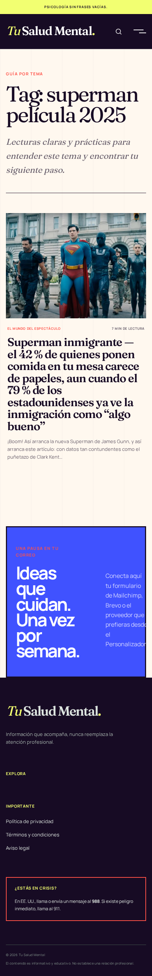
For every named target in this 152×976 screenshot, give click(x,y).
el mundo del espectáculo (34, 328)
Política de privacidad (29, 821)
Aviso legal (18, 848)
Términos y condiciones (32, 834)
